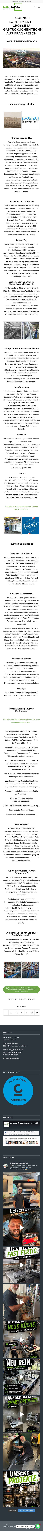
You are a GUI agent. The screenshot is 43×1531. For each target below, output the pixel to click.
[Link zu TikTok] (35, 1528)
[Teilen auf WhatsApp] (16, 1012)
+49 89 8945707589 (26, 1)
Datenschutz (32, 1524)
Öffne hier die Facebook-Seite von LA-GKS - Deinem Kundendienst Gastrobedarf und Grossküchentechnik (20, 1133)
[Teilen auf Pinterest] (21, 1012)
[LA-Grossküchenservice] (17, 7)
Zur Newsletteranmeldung (11, 1058)
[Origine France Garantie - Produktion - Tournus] (12, 526)
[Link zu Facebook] (26, 1528)
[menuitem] (34, 7)
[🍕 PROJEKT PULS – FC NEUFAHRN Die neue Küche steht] (21, 1190)
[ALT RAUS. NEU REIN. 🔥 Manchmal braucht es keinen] (21, 1377)
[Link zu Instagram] (32, 1528)
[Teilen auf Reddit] (31, 1012)
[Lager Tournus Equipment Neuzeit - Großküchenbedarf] (31, 970)
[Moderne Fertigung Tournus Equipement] (31, 330)
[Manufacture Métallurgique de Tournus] (12, 120)
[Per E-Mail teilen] (37, 1012)
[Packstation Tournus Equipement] (12, 970)
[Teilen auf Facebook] (5, 1012)
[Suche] (34, 7)
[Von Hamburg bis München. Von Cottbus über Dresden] (21, 1489)
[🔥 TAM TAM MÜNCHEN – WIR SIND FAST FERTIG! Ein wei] (21, 1265)
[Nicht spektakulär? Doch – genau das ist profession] (21, 1451)
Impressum (6, 1526)
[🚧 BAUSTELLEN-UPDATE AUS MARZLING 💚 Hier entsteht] (21, 1339)
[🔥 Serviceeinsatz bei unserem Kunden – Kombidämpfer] (21, 1302)
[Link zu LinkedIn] (38, 1528)
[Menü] (39, 6)
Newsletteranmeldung (15, 1526)
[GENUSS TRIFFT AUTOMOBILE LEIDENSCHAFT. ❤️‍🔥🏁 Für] (21, 1227)
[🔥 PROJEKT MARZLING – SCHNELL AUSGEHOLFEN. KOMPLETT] (21, 1414)
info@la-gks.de (13, 1054)
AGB (27, 1524)
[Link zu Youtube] (29, 1528)
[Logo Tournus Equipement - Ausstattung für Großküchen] (31, 120)
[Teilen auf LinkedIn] (26, 1012)
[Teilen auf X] (11, 1012)
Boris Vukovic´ (29, 999)
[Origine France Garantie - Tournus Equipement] (31, 526)
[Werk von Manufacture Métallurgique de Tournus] (12, 330)
